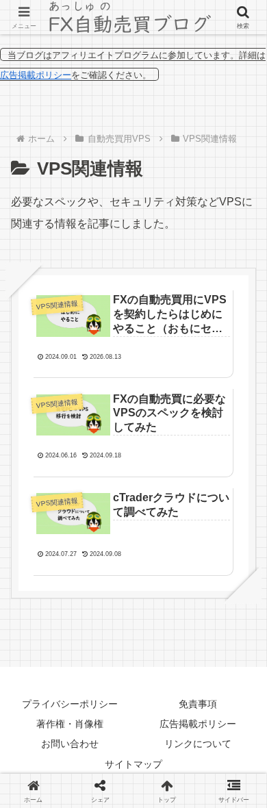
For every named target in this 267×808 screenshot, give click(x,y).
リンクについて (197, 743)
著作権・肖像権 (69, 723)
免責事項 (198, 703)
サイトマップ (133, 764)
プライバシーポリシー (70, 703)
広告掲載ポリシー (35, 75)
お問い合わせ (70, 743)
